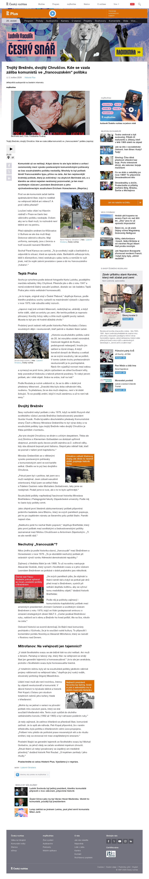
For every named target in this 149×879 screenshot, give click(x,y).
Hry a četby (106, 104)
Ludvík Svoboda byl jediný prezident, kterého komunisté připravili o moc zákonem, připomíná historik (57, 789)
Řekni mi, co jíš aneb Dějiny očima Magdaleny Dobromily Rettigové (127, 230)
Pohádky (105, 108)
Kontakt (77, 854)
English (135, 867)
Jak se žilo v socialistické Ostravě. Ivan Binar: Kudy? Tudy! (128, 149)
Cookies (100, 867)
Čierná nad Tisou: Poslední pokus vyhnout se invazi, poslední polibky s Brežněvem (29, 581)
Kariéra (77, 850)
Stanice (87, 4)
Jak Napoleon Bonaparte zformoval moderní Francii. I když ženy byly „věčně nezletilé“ (128, 255)
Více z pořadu (108, 212)
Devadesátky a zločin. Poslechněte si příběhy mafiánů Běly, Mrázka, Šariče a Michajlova (126, 187)
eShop (14, 850)
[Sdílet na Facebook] (9, 165)
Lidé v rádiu (79, 847)
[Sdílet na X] (9, 171)
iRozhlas (41, 4)
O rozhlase (101, 4)
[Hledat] (139, 4)
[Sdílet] (13, 157)
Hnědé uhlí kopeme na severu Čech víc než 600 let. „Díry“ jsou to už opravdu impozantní (127, 219)
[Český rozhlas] (16, 4)
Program (55, 4)
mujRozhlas (71, 4)
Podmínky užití (124, 867)
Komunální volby (18, 844)
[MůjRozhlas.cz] (11, 88)
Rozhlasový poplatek (83, 857)
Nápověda (78, 844)
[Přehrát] (10, 149)
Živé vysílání (107, 113)
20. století (11, 21)
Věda (125, 21)
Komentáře (114, 21)
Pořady (39, 21)
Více (134, 21)
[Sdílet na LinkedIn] (9, 178)
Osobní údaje (111, 867)
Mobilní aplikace (50, 850)
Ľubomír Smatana (28, 767)
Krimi (117, 104)
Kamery (111, 16)
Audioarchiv (113, 13)
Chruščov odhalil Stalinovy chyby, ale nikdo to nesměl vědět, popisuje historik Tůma (79, 460)
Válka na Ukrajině (18, 840)
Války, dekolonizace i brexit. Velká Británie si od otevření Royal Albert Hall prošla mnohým (127, 242)
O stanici (76, 21)
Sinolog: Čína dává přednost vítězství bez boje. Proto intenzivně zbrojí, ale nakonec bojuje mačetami (128, 162)
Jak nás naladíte (81, 840)
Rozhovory (100, 21)
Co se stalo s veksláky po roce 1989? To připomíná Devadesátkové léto (128, 175)
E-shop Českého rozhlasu (114, 268)
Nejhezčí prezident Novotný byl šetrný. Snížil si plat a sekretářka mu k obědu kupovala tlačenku (79, 686)
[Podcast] (8, 157)
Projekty (88, 21)
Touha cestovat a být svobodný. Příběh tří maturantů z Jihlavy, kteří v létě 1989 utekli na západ (128, 138)
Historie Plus (30, 77)
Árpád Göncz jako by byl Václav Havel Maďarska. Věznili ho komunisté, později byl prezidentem (59, 800)
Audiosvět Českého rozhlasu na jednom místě (118, 123)
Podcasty (47, 847)
